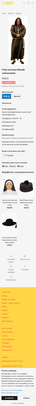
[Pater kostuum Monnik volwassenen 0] (18, 41)
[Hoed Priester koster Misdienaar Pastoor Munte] (26, 186)
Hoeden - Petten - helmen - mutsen (12, 303)
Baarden (5, 310)
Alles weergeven (7, 321)
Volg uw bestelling (11, 271)
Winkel (10, 13)
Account (4, 336)
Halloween (5, 317)
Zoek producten (7, 332)
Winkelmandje (11, 280)
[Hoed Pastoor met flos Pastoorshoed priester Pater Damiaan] (9, 223)
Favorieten (25, 270)
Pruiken (4, 307)
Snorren (4, 314)
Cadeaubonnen (7, 350)
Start (4, 13)
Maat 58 (17, 96)
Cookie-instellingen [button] (18, 403)
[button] (8, 3)
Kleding (18, 13)
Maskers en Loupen (8, 299)
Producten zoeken (11, 260)
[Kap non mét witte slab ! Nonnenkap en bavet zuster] (9, 186)
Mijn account (25, 259)
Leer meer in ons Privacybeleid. (12, 390)
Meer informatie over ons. (10, 393)
